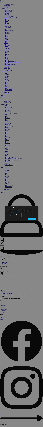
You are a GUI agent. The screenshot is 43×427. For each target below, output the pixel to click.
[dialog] (21, 213)
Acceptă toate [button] (31, 218)
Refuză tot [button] (23, 218)
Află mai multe (16, 212)
